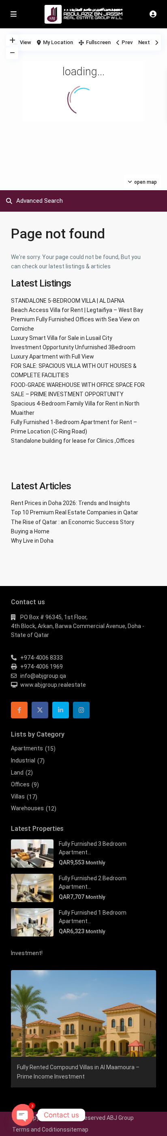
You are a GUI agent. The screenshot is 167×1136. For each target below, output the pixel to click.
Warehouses (27, 808)
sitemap (77, 1129)
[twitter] (40, 710)
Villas (18, 796)
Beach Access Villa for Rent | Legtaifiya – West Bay (77, 310)
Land (17, 772)
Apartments (27, 748)
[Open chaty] (23, 1115)
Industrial (23, 760)
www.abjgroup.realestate (53, 685)
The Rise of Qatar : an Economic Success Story (72, 522)
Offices (20, 784)
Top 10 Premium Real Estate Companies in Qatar (74, 512)
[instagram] (81, 710)
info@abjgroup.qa (43, 676)
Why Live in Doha (32, 540)
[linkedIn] (60, 710)
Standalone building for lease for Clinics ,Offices (73, 440)
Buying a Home (30, 531)
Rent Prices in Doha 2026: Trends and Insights (70, 503)
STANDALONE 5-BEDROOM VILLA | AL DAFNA (67, 300)
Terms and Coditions (39, 1129)
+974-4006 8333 (41, 657)
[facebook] (19, 710)
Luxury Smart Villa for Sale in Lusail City (61, 338)
